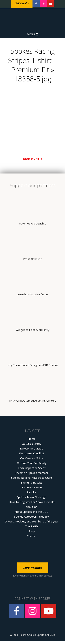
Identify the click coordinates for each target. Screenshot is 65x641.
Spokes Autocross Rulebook (31, 516)
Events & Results (31, 482)
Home (32, 438)
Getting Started (31, 443)
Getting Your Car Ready (31, 463)
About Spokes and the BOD (32, 511)
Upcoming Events (32, 487)
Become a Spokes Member (31, 473)
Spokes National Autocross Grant (31, 477)
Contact (31, 536)
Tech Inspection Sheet (32, 468)
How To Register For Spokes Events (32, 502)
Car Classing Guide (31, 458)
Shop (32, 531)
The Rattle (31, 526)
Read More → (32, 158)
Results (31, 492)
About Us (31, 507)
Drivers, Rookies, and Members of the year (31, 521)
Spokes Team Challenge (31, 497)
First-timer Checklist (31, 453)
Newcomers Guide (31, 448)
